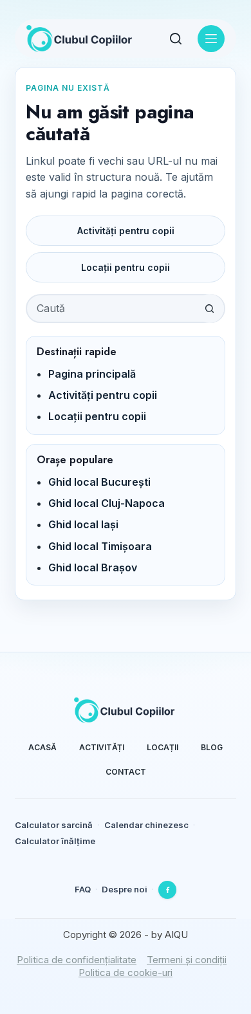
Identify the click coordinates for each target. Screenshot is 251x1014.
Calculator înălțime (55, 841)
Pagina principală (92, 373)
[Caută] (175, 38)
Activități (101, 747)
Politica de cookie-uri (125, 972)
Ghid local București (99, 481)
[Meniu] (211, 38)
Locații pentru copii (125, 267)
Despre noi (124, 889)
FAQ (83, 889)
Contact (126, 772)
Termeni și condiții (187, 960)
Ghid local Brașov (92, 567)
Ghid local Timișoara (100, 546)
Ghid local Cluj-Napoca (106, 503)
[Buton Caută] (209, 308)
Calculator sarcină (54, 825)
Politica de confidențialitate (76, 960)
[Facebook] (167, 890)
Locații (162, 747)
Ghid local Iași (83, 524)
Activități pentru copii (125, 230)
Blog (212, 747)
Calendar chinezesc (146, 825)
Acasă (42, 747)
